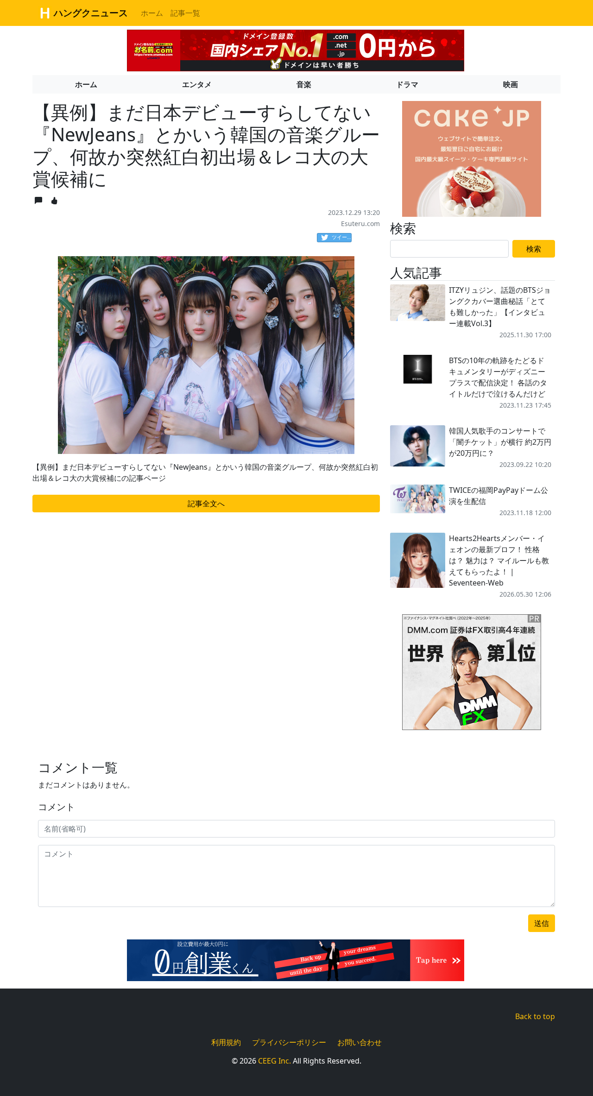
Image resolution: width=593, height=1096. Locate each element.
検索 (533, 249)
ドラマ (407, 84)
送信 (541, 923)
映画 (510, 84)
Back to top (535, 1016)
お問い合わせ (359, 1042)
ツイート (342, 236)
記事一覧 (185, 13)
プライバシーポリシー (289, 1042)
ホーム (152, 13)
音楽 (303, 84)
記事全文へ (206, 503)
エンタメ (197, 84)
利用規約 (226, 1042)
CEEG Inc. (274, 1061)
